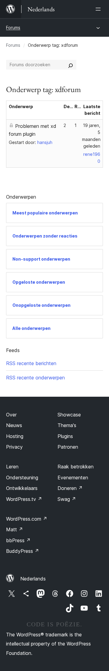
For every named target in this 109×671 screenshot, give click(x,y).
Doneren (70, 488)
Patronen (68, 447)
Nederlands (33, 579)
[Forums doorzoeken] (70, 65)
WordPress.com (26, 519)
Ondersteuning (22, 477)
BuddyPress (22, 551)
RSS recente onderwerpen (35, 378)
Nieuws (14, 425)
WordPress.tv (24, 499)
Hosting (14, 436)
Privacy (14, 447)
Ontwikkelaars (22, 488)
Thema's (67, 425)
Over (11, 415)
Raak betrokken (76, 467)
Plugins (65, 436)
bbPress (18, 540)
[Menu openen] (99, 9)
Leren (12, 467)
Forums (13, 27)
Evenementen (73, 477)
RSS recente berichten (31, 363)
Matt (14, 529)
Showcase (69, 415)
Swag (67, 499)
